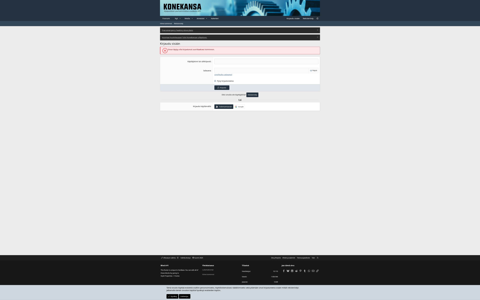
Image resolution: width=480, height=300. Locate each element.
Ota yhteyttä (276, 258)
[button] (180, 18)
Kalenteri (215, 18)
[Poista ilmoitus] (317, 30)
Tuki (313, 258)
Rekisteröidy (178, 23)
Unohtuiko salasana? (223, 74)
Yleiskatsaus (208, 265)
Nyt (176, 18)
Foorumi (166, 18)
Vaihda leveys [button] (185, 258)
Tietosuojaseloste (303, 258)
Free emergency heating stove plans (177, 30)
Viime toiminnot (166, 23)
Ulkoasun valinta (169, 258)
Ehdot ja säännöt (288, 258)
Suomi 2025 (198, 258)
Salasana (207, 70)
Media (187, 18)
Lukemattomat (208, 270)
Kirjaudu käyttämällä (202, 106)
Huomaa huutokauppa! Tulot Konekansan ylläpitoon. (184, 37)
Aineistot (200, 18)
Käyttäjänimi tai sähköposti (199, 61)
